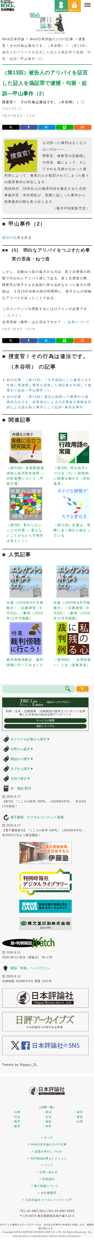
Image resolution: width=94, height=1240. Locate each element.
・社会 (15, 1116)
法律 (32, 115)
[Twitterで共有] (11, 127)
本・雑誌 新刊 (20, 788)
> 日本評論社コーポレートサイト (45, 1200)
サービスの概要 (45, 720)
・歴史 (78, 1116)
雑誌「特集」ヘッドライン (30, 968)
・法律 (15, 1112)
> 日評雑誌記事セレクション (47, 1158)
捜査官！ (19, 115)
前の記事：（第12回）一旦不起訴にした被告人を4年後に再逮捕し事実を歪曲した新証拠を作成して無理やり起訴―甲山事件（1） (49, 385)
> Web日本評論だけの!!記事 (47, 1144)
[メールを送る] (82, 127)
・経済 (78, 1112)
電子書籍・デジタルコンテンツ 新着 (37, 817)
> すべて (47, 1137)
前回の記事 (11, 237)
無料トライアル (45, 726)
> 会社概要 (45, 1193)
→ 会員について (76, 322)
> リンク (47, 1165)
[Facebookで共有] (29, 127)
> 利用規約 (47, 1179)
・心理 (78, 1121)
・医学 (15, 1121)
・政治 (47, 1112)
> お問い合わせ (47, 1172)
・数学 (15, 1126)
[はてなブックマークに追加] (47, 127)
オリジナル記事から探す (30, 739)
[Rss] (83, 688)
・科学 (47, 1126)
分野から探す (21, 749)
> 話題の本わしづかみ (47, 1151)
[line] (64, 127)
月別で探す (20, 778)
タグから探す (21, 768)
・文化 (47, 1116)
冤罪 (7, 115)
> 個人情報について (45, 1186)
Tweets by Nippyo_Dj (19, 1064)
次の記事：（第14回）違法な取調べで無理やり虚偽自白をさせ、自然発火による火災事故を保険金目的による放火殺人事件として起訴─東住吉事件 (49, 402)
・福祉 (47, 1121)
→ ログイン (12, 315)
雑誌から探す (21, 759)
